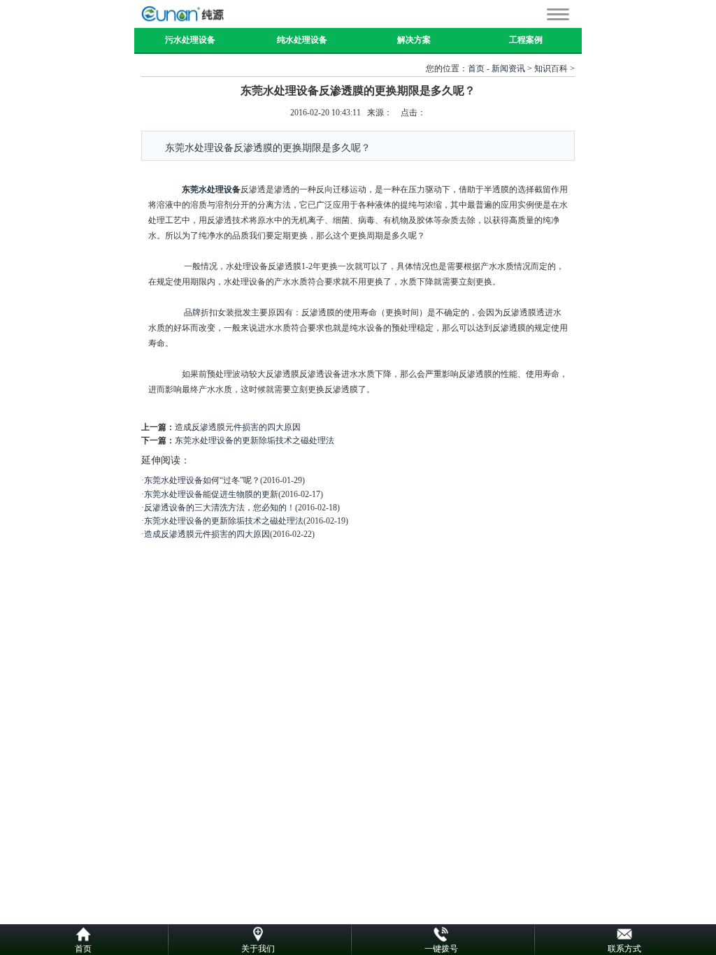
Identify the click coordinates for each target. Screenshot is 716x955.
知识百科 (551, 68)
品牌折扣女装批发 (217, 312)
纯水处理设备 (302, 40)
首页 (476, 68)
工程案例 (526, 40)
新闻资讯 (508, 68)
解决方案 (414, 40)
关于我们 (258, 949)
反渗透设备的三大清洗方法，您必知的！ (219, 507)
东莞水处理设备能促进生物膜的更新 (211, 494)
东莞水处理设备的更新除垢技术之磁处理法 (254, 440)
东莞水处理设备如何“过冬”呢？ (202, 480)
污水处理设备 (190, 40)
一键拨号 (441, 949)
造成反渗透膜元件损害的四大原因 (238, 427)
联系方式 (624, 949)
